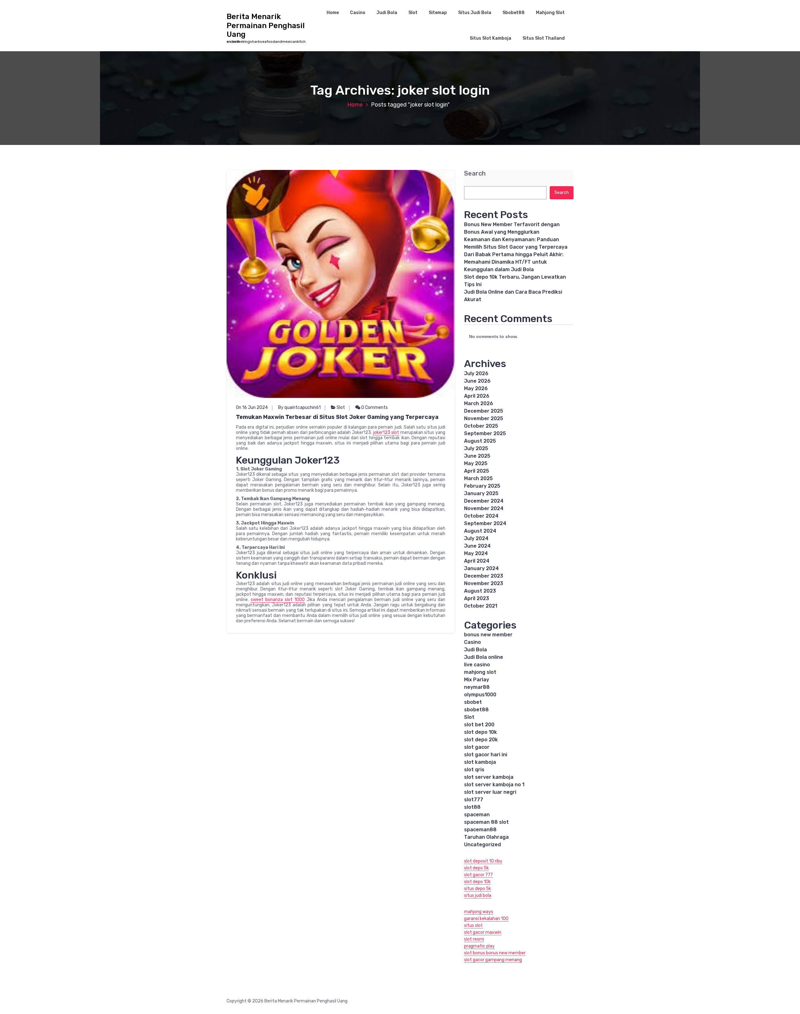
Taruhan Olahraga (486, 837)
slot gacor (476, 747)
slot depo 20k (481, 740)
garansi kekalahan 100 (486, 918)
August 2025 (480, 441)
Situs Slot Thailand (543, 38)
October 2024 (481, 516)
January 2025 (481, 493)
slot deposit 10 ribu (483, 861)
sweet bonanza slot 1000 (278, 599)
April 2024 (476, 561)
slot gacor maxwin (482, 932)
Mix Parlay (476, 680)
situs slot (473, 925)
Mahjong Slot (550, 12)
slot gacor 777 (478, 874)
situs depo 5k (477, 888)
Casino (357, 12)
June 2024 (477, 546)
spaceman (477, 815)
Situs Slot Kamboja (490, 38)
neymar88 (477, 687)
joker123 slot (386, 432)
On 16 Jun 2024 (252, 407)
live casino (477, 665)
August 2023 (480, 591)
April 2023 (476, 598)
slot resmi (474, 939)
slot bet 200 (479, 725)
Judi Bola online (483, 657)
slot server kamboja (488, 777)
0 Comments (374, 407)
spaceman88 (480, 830)
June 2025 (477, 456)
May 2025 (476, 463)
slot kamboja (480, 762)
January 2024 (481, 568)
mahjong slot (480, 672)
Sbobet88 (513, 12)
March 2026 (478, 403)
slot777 (473, 800)
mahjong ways (478, 911)
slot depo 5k (476, 868)
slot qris (474, 770)
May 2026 (476, 388)
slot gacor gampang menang (493, 959)
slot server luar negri (490, 792)
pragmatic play (479, 946)
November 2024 (483, 508)
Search (475, 173)
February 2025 (482, 486)
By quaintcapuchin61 (299, 407)
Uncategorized (482, 844)
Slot (413, 12)
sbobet (473, 702)
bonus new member (488, 635)
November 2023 (483, 583)
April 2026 (476, 396)
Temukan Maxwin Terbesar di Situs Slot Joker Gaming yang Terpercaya (337, 417)
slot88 (472, 807)
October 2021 (480, 606)
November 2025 (483, 418)
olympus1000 (480, 695)
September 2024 (485, 523)
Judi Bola (387, 12)
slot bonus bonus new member (495, 953)
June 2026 (477, 381)
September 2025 (485, 433)
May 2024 (476, 553)
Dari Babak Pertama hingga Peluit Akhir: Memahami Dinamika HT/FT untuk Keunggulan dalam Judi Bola (513, 261)
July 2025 (476, 448)
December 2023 (483, 576)
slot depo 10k (480, 732)
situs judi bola (477, 895)
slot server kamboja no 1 (494, 785)
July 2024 (476, 538)
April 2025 (476, 471)
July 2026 (476, 373)
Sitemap (438, 12)
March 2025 (478, 478)
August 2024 (480, 531)
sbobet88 (476, 710)
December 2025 (483, 411)
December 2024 (483, 501)
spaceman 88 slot (486, 822)
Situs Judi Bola (474, 12)
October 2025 (481, 426)
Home (333, 12)
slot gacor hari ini (485, 755)
